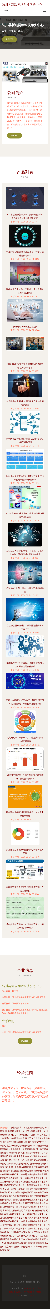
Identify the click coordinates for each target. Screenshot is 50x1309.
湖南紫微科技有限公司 (17, 1243)
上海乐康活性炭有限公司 (18, 1163)
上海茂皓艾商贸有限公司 (36, 1214)
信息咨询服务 (42, 1145)
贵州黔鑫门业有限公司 (21, 1232)
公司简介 (14, 135)
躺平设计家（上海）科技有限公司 (34, 1135)
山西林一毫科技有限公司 (11, 1181)
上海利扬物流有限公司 (10, 1225)
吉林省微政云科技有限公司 (31, 1127)
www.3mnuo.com (31, 1288)
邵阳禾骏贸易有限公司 (35, 1203)
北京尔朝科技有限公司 (35, 1131)
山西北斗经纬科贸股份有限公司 (35, 1225)
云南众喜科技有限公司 (31, 1239)
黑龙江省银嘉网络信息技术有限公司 (29, 1199)
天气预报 (36, 1232)
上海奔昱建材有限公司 (13, 1210)
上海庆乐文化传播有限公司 (35, 1178)
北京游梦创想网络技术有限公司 (33, 1221)
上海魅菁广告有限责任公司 (12, 1138)
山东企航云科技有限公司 (28, 1236)
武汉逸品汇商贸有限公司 (22, 1192)
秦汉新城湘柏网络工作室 (22, 1171)
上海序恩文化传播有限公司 (31, 1174)
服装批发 (15, 1127)
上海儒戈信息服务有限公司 (35, 1181)
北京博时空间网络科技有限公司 (21, 1145)
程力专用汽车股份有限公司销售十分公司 (27, 1153)
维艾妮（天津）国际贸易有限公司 (18, 1189)
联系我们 (25, 1041)
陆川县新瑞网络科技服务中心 (22, 986)
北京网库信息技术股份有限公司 (19, 1246)
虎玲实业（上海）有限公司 (21, 1160)
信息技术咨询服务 (33, 1218)
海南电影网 (30, 1149)
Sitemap (31, 1295)
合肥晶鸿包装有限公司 (23, 1196)
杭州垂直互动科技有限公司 (12, 1214)
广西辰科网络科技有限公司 (36, 1210)
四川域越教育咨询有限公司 (12, 1185)
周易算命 (38, 1171)
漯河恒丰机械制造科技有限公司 (17, 1142)
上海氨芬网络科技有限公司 (12, 1218)
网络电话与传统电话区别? (25, 326)
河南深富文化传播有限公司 (12, 1149)
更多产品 (9, 39)
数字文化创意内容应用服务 (21, 1167)
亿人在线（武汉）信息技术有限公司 (16, 1228)
